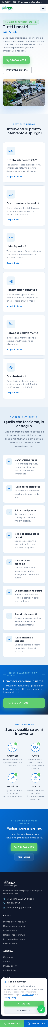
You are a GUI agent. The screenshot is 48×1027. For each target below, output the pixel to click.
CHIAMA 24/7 (14, 1023)
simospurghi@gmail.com (31, 2)
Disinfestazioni (10, 943)
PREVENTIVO (38, 1023)
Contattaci (24, 857)
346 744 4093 (10, 2)
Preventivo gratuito (17, 70)
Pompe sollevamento (14, 939)
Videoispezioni (10, 930)
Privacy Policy (10, 997)
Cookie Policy (28, 995)
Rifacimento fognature (14, 935)
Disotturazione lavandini (14, 926)
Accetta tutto (24, 1004)
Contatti (7, 961)
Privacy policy (10, 966)
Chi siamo (8, 957)
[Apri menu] (43, 8)
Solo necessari (24, 1011)
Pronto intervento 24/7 (14, 922)
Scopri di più (13, 176)
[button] (41, 1009)
